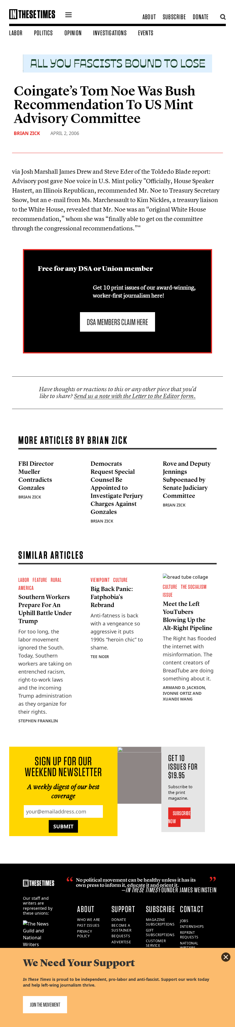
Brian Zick (27, 133)
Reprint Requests (189, 935)
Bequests (120, 936)
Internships (192, 926)
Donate (201, 17)
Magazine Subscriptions (160, 922)
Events (145, 33)
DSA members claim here (117, 322)
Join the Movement (45, 1004)
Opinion (73, 33)
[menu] (68, 15)
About (149, 17)
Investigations (110, 33)
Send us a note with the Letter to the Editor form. (135, 396)
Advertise (121, 942)
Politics (43, 33)
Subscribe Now (179, 817)
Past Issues (88, 925)
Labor (16, 33)
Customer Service (156, 943)
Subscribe (174, 17)
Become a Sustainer (121, 928)
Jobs (184, 920)
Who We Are (88, 919)
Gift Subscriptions (160, 933)
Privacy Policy (84, 934)
